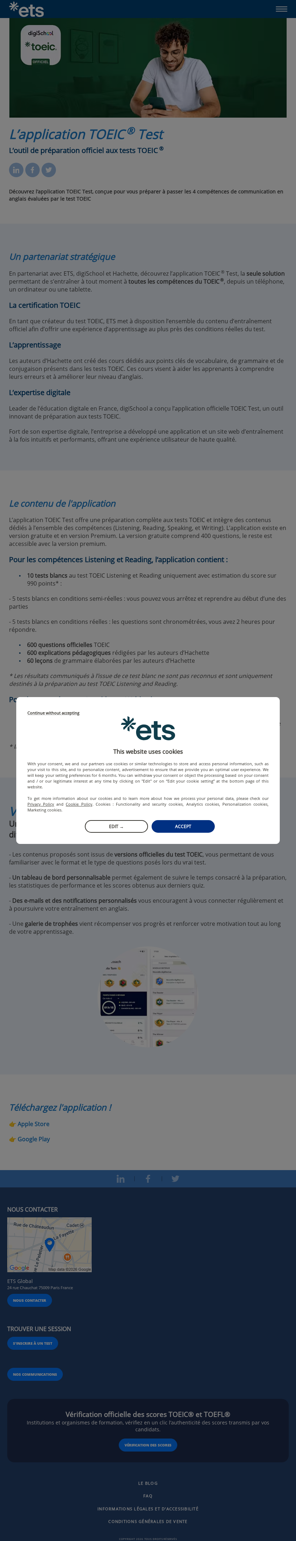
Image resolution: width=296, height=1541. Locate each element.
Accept (183, 826)
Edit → (116, 826)
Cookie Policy (79, 804)
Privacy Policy (40, 804)
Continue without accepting (53, 713)
